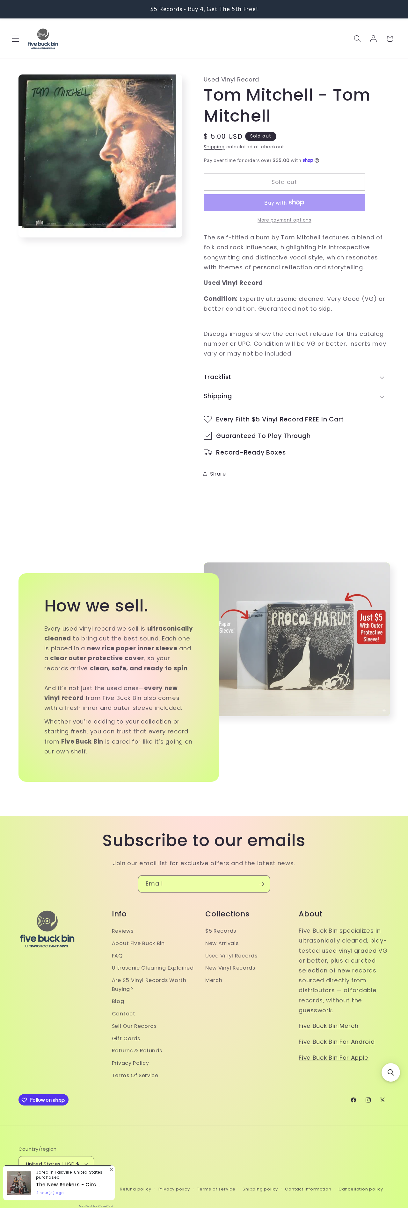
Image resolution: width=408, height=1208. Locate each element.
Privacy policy (174, 1189)
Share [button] (218, 473)
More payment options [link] (284, 220)
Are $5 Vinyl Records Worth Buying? (149, 985)
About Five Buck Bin (138, 943)
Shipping (214, 147)
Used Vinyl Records (231, 955)
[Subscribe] (261, 884)
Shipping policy (260, 1189)
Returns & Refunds (137, 1051)
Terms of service (216, 1189)
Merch (213, 980)
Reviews (123, 931)
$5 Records (220, 931)
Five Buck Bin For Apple (333, 1058)
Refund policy (135, 1189)
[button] (15, 39)
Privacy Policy (130, 1063)
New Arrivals (221, 943)
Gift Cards (126, 1038)
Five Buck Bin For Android (337, 1042)
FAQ (117, 955)
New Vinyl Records (230, 968)
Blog (118, 1001)
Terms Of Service (135, 1075)
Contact (123, 1014)
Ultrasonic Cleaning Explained (153, 968)
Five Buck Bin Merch (328, 1026)
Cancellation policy (361, 1189)
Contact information (308, 1189)
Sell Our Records (134, 1026)
